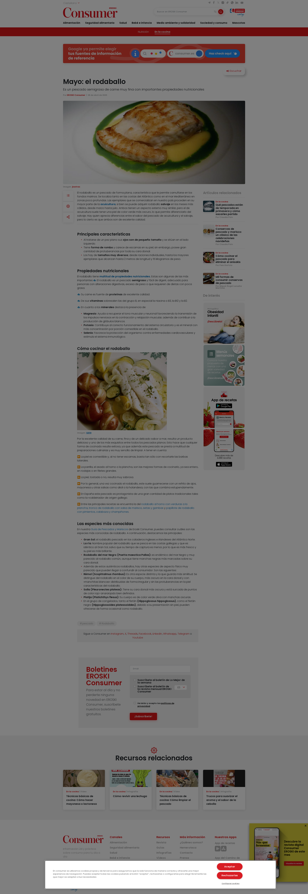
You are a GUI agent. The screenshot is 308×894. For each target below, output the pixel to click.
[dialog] (160, 875)
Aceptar (229, 866)
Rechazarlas (230, 875)
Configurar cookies (231, 883)
